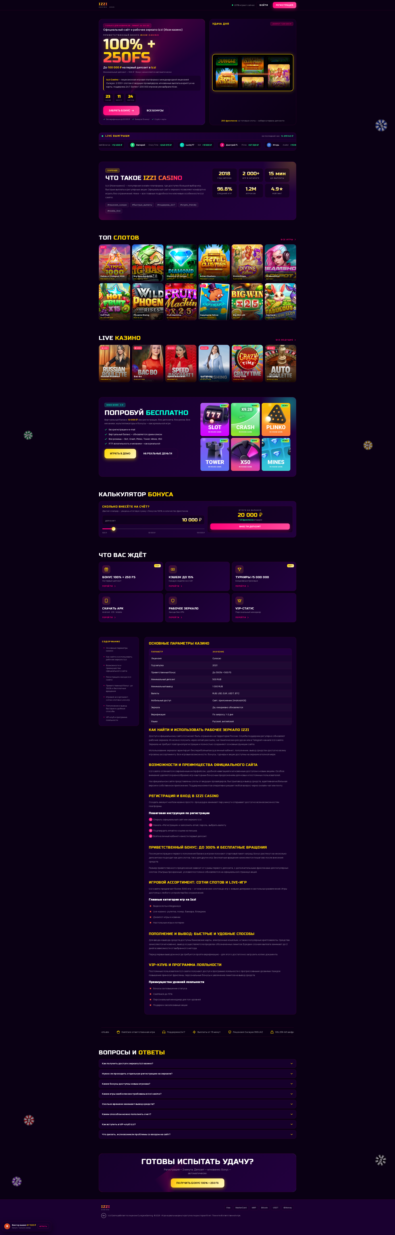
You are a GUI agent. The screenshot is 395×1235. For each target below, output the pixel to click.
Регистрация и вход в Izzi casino (118, 678)
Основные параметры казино (117, 649)
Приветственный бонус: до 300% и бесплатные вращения (119, 688)
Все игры (287, 239)
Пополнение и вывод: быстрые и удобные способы (116, 708)
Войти (264, 5)
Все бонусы (155, 110)
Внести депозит (250, 526)
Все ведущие (284, 339)
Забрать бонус (119, 110)
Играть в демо (120, 453)
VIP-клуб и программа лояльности (116, 718)
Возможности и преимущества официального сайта (116, 668)
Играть (48, 1225)
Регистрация (284, 5)
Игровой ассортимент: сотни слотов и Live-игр (118, 698)
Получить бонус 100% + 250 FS (197, 1183)
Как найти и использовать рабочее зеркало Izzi (119, 658)
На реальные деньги (157, 453)
